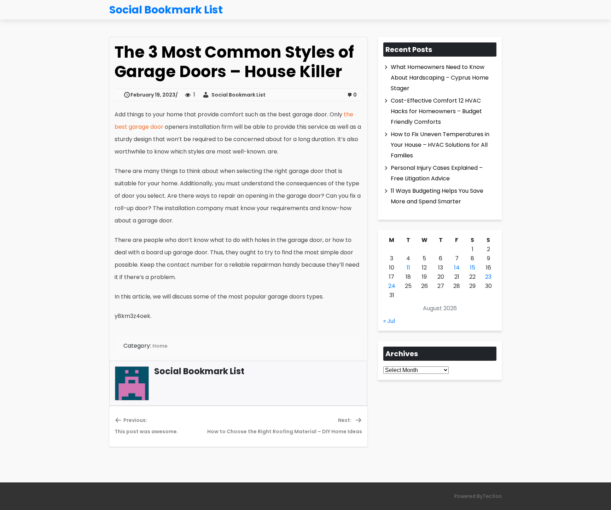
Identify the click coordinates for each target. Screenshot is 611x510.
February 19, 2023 (152, 94)
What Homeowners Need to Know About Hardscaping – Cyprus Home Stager (440, 77)
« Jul (389, 321)
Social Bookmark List (237, 94)
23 (488, 277)
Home (160, 345)
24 (391, 286)
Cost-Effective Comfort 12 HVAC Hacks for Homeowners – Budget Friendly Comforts (436, 111)
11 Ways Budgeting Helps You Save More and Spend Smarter (437, 196)
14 (457, 267)
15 (472, 267)
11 (408, 267)
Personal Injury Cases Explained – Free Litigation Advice (437, 173)
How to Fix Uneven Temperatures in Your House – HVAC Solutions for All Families (440, 145)
